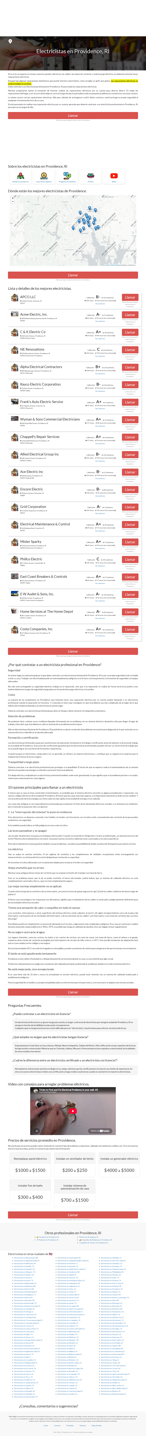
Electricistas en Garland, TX (24, 1385)
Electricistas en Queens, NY (111, 1295)
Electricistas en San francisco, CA (113, 1331)
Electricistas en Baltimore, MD (25, 1286)
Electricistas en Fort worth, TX (25, 1368)
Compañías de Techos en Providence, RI (93, 1243)
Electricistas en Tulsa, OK (110, 1371)
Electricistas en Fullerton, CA (24, 1380)
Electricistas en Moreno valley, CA (70, 1363)
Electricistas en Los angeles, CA (69, 1320)
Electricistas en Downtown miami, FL (27, 1349)
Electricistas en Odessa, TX (67, 1377)
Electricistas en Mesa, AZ (67, 1346)
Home (46, 1425)
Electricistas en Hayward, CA (68, 1266)
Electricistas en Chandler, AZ (24, 1309)
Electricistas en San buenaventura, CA (114, 1326)
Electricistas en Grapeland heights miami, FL (73, 1261)
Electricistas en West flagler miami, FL (114, 1388)
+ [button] (13, 198)
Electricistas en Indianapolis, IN (69, 1283)
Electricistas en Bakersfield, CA (25, 1283)
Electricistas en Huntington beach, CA (71, 1280)
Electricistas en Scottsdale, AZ (112, 1343)
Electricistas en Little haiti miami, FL (70, 1312)
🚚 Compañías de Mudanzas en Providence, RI (95, 1240)
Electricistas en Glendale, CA (24, 1394)
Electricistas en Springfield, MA (112, 1349)
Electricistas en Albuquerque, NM (26, 1258)
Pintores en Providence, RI (88, 1237)
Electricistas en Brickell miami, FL (25, 1292)
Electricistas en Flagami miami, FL (25, 1363)
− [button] (13, 201)
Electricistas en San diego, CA (111, 1329)
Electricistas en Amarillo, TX (24, 1266)
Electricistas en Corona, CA (24, 1326)
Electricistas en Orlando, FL (67, 1388)
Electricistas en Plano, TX (110, 1278)
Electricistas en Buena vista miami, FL (27, 1306)
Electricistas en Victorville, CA (111, 1377)
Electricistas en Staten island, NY (112, 1354)
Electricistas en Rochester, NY (112, 1309)
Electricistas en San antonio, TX (112, 1320)
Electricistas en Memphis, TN (68, 1340)
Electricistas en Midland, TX (67, 1351)
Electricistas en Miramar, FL (67, 1357)
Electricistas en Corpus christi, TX (26, 1329)
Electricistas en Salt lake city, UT (112, 1317)
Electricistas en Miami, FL (66, 1349)
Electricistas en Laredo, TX (67, 1303)
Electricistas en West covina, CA (112, 1385)
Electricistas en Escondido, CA (25, 1360)
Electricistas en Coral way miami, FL (26, 1323)
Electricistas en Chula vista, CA (25, 1314)
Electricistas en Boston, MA (24, 1289)
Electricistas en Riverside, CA (111, 1306)
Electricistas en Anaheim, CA (24, 1269)
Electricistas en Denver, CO (24, 1337)
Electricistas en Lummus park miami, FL (71, 1329)
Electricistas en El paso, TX (23, 1354)
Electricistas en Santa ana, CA (111, 1337)
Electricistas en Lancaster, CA (68, 1300)
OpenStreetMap (115, 265)
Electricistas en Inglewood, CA (69, 1286)
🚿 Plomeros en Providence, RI (47, 1240)
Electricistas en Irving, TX (67, 1292)
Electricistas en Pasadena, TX (111, 1266)
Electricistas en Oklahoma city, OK (70, 1380)
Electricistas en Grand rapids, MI (69, 1258)
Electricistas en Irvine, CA (67, 1289)
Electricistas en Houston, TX (68, 1278)
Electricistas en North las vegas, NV (70, 1368)
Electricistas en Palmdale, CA (111, 1258)
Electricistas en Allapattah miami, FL (27, 1261)
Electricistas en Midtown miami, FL (70, 1354)
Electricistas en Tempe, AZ (110, 1363)
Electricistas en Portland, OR (111, 1286)
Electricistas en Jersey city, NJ (68, 1297)
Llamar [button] (73, 115)
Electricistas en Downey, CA (24, 1346)
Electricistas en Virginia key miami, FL (114, 1380)
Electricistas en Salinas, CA (110, 1314)
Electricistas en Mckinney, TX (68, 1337)
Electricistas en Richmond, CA (111, 1303)
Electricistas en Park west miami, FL (113, 1261)
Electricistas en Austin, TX (23, 1280)
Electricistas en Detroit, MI (23, 1343)
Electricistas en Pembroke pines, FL (113, 1269)
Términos (82, 1425)
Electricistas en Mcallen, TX (67, 1334)
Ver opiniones (100, 304)
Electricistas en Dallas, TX (23, 1334)
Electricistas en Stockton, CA (111, 1357)
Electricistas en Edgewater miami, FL (27, 1351)
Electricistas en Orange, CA (67, 1385)
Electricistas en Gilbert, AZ (23, 1388)
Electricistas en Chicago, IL (23, 1312)
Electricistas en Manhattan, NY (69, 1331)
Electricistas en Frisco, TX (23, 1377)
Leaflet (107, 265)
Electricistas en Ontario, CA (67, 1383)
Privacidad (70, 1425)
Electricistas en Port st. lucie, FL (112, 1283)
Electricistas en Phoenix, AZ (111, 1275)
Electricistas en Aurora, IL (23, 1278)
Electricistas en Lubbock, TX (68, 1326)
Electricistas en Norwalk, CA (68, 1371)
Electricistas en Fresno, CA (23, 1374)
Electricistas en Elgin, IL (22, 1357)
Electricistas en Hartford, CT (68, 1263)
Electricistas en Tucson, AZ (110, 1368)
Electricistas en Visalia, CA (110, 1383)
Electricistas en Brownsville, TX (25, 1303)
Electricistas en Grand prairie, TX (26, 1397)
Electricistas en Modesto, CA (68, 1360)
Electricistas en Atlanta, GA (24, 1275)
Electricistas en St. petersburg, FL (113, 1351)
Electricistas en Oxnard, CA (67, 1394)
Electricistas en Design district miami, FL (28, 1340)
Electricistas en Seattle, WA (111, 1346)
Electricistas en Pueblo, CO (110, 1292)
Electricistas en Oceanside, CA (69, 1374)
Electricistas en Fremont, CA (24, 1371)
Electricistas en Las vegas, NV (68, 1306)
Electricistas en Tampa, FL (110, 1360)
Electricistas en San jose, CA (111, 1334)
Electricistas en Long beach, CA (69, 1317)
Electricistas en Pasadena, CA (111, 1263)
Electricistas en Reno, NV (110, 1300)
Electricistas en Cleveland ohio (25, 1317)
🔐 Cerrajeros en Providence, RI (47, 1237)
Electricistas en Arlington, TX (24, 1272)
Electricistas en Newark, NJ (67, 1366)
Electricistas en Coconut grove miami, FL (28, 1320)
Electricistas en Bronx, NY (23, 1297)
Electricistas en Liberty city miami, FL (70, 1309)
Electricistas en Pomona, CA (111, 1280)
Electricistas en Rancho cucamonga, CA (115, 1297)
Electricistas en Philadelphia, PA (112, 1272)
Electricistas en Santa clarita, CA (112, 1340)
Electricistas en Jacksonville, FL (69, 1295)
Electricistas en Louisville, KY (68, 1323)
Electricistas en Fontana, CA (24, 1366)
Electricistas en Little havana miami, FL (71, 1314)
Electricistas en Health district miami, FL (72, 1269)
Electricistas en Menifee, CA (68, 1343)
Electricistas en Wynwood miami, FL (113, 1394)
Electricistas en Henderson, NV (69, 1272)
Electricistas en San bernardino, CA (113, 1323)
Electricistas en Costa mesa (24, 1331)
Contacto (57, 1425)
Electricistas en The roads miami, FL (113, 1366)
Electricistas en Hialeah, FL (67, 1275)
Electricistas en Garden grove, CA (26, 1383)
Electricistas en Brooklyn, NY (24, 1300)
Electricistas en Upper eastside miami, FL (115, 1374)
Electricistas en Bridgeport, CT (25, 1295)
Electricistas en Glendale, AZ (24, 1391)
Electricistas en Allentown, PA (25, 1263)
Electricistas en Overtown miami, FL (70, 1391)
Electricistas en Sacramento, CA (112, 1312)
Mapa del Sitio (97, 1425)
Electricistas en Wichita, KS (110, 1391)
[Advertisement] (73, 18)
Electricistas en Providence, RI (112, 1289)
